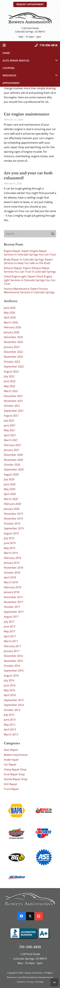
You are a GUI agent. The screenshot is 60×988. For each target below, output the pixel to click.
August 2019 (11, 533)
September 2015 (14, 700)
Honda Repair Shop (15, 779)
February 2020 (12, 504)
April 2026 (10, 317)
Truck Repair (11, 789)
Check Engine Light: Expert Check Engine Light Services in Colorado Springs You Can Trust (29, 280)
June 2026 (10, 308)
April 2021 (10, 435)
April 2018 (10, 577)
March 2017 (11, 641)
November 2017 (13, 602)
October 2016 (12, 665)
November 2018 (13, 567)
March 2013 (11, 734)
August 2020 (11, 474)
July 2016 (9, 680)
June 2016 (10, 685)
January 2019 (11, 563)
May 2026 (9, 312)
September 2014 (14, 705)
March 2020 (11, 499)
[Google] (39, 916)
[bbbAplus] (30, 934)
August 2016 (11, 675)
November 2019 (13, 518)
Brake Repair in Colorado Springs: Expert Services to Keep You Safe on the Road (28, 261)
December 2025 (13, 337)
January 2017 (11, 651)
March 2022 (11, 391)
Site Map (39, 981)
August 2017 (11, 616)
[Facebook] (21, 916)
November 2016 (13, 661)
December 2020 (13, 455)
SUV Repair (10, 784)
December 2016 (13, 656)
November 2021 (13, 401)
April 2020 (10, 494)
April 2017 (10, 636)
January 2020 (11, 509)
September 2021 (14, 411)
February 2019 (12, 558)
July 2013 (9, 715)
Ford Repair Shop (14, 774)
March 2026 (11, 322)
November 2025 (13, 342)
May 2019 (9, 548)
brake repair (11, 759)
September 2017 (14, 612)
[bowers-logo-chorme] (30, 899)
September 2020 (14, 469)
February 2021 (12, 445)
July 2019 (9, 538)
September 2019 (14, 528)
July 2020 (9, 479)
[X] (30, 916)
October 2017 (12, 607)
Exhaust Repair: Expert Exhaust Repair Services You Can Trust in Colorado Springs (30, 269)
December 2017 (13, 597)
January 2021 (11, 450)
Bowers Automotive (16, 755)
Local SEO (21, 977)
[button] (4, 45)
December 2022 (13, 352)
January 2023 (11, 347)
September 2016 (14, 670)
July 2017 (9, 621)
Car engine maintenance (26, 114)
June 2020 (10, 484)
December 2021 (13, 396)
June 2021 (10, 425)
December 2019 (13, 513)
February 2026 (12, 327)
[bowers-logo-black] (30, 18)
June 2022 (10, 381)
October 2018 (12, 572)
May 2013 (9, 724)
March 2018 (11, 582)
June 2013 (10, 719)
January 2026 (11, 332)
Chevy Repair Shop (15, 769)
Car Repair (10, 764)
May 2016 (9, 690)
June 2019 (10, 543)
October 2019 (12, 523)
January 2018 (11, 592)
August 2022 (11, 371)
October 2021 (12, 405)
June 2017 (10, 626)
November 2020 (13, 460)
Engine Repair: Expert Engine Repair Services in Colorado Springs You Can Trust (30, 252)
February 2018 (12, 587)
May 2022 (9, 386)
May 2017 (9, 631)
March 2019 (11, 553)
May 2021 (9, 430)
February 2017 (12, 646)
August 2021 (11, 415)
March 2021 (11, 440)
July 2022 (9, 376)
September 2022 (14, 366)
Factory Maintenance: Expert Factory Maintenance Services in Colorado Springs (29, 290)
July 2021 (9, 420)
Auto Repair (11, 750)
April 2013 (10, 729)
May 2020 (9, 489)
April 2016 (10, 695)
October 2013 (12, 710)
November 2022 (13, 356)
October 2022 (12, 361)
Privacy (30, 981)
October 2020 (12, 464)
